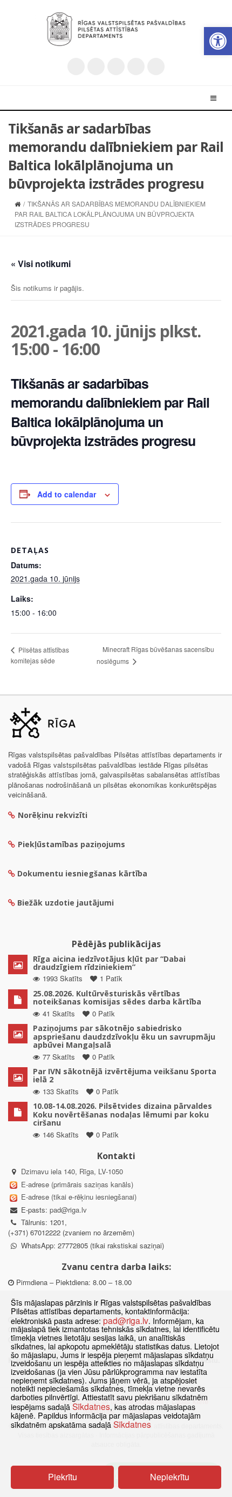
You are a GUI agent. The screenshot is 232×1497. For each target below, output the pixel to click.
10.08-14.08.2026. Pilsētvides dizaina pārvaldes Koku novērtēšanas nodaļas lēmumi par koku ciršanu (122, 1114)
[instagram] (136, 66)
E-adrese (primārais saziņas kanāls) (77, 1184)
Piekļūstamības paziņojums (71, 844)
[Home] (18, 203)
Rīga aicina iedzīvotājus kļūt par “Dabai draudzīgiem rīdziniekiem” (109, 963)
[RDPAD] (116, 29)
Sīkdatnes (91, 1406)
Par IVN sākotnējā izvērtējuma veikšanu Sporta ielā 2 (124, 1075)
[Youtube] (116, 66)
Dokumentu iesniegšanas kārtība (82, 873)
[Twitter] (76, 66)
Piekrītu (62, 1477)
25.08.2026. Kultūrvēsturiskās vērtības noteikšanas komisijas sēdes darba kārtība (117, 997)
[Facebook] (96, 66)
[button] (218, 41)
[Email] (156, 66)
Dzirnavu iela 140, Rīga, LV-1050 (72, 1171)
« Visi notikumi (41, 263)
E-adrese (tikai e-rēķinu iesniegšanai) (78, 1197)
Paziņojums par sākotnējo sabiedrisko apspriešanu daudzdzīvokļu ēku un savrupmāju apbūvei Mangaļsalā (124, 1036)
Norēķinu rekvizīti (52, 815)
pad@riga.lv (68, 1210)
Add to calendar (66, 494)
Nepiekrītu (169, 1477)
